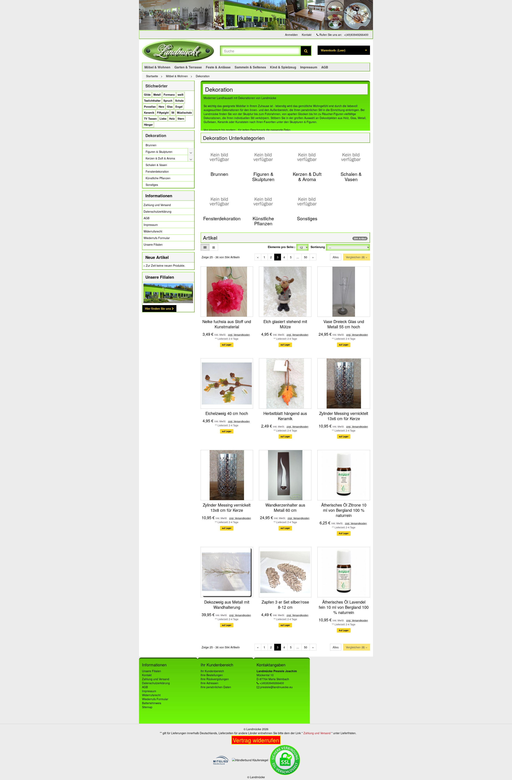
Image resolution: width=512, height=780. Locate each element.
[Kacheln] (205, 247)
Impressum (308, 67)
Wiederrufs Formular (157, 238)
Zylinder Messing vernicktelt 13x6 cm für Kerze (343, 415)
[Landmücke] (178, 51)
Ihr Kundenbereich (212, 671)
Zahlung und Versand (157, 205)
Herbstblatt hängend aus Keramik (285, 415)
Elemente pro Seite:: (281, 247)
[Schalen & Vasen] (351, 157)
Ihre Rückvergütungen (215, 679)
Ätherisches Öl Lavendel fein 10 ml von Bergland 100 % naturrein (344, 607)
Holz (172, 118)
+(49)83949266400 (356, 35)
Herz (161, 106)
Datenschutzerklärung (157, 211)
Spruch (167, 100)
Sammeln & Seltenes (250, 67)
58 (172, 112)
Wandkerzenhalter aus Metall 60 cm (285, 507)
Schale (179, 100)
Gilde (147, 94)
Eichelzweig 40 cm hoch (226, 413)
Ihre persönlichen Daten (216, 687)
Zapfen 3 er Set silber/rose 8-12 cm (285, 604)
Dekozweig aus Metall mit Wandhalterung (226, 604)
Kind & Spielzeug (283, 67)
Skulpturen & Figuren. (303, 122)
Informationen (158, 195)
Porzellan (150, 106)
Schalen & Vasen (351, 176)
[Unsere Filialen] (168, 293)
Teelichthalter (152, 100)
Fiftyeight (163, 112)
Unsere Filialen (153, 244)
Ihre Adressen (209, 683)
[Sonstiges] (307, 201)
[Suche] (306, 50)
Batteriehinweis (151, 703)
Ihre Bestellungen (212, 675)
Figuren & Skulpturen (263, 176)
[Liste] (213, 247)
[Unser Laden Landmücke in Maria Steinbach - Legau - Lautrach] (256, 15)
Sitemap (147, 707)
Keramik (149, 112)
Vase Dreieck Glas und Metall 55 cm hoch (343, 323)
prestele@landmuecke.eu (276, 687)
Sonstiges (307, 218)
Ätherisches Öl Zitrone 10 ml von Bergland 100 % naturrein (343, 510)
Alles (336, 257)
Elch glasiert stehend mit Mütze (285, 323)
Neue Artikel (157, 257)
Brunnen (219, 174)
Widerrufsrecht (153, 231)
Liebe (163, 118)
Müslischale (184, 112)
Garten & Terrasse (188, 67)
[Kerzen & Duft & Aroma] (307, 157)
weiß (180, 94)
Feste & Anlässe (218, 67)
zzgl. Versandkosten (239, 334)
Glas (170, 106)
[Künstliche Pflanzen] (263, 201)
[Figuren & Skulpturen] (263, 157)
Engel (179, 106)
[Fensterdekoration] (219, 201)
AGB (324, 67)
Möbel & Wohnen (157, 67)
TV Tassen (150, 118)
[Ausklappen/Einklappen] (191, 151)
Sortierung (318, 247)
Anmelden (291, 35)
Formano (169, 94)
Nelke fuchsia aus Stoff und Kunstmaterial (226, 323)
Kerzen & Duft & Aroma (307, 176)
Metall (157, 94)
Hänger (148, 124)
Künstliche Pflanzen (263, 221)
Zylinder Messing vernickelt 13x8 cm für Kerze (227, 507)
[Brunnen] (219, 157)
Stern (181, 118)
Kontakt (306, 35)
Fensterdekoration (222, 218)
